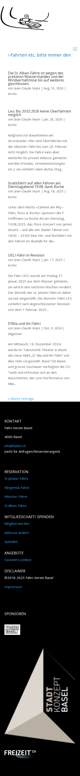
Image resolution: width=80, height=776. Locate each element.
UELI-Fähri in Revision (26, 255)
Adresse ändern (16, 532)
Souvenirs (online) (17, 559)
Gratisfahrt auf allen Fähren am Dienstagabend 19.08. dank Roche (36, 185)
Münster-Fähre (15, 496)
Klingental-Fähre (16, 487)
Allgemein (15, 334)
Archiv (12, 94)
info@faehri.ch (15, 446)
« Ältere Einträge (21, 398)
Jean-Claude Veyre (27, 88)
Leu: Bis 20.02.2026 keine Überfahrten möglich (39, 113)
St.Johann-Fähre (16, 478)
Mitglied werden (16, 523)
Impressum (13, 586)
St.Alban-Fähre (15, 505)
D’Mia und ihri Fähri (24, 323)
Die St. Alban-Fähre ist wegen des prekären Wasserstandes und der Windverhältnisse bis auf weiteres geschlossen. (36, 78)
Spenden (11, 541)
